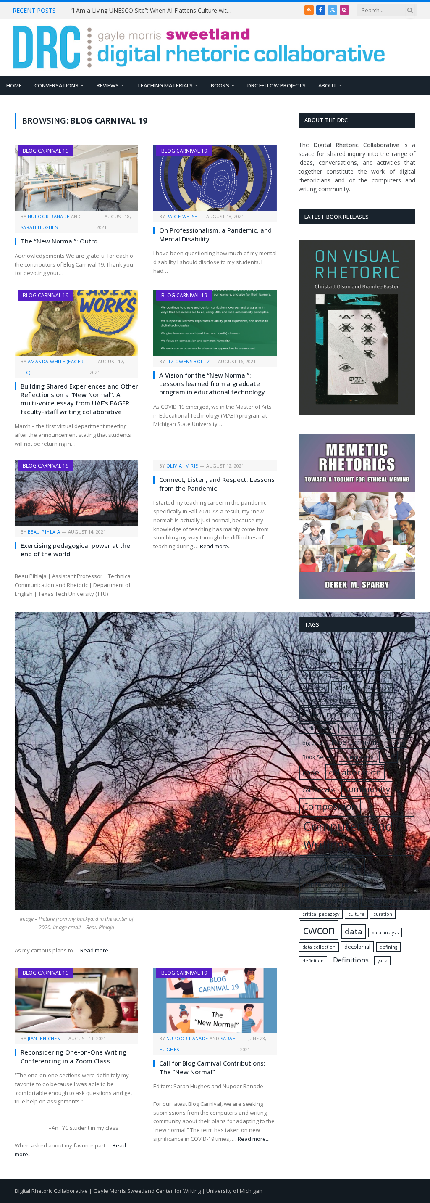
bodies (396, 743)
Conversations (56, 85)
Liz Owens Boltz (188, 361)
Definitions (351, 960)
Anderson (378, 688)
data (353, 931)
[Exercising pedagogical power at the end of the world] (76, 493)
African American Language (332, 675)
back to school (358, 729)
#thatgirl (345, 651)
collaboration (355, 772)
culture (356, 914)
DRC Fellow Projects (276, 85)
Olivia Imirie (182, 466)
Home (14, 85)
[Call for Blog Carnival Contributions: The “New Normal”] (215, 1000)
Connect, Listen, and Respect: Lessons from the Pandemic (217, 483)
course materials (385, 901)
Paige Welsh (182, 216)
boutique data (358, 757)
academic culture (322, 663)
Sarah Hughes (39, 227)
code (311, 772)
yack (382, 961)
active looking (392, 663)
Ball (387, 729)
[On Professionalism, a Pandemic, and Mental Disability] (215, 178)
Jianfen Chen (44, 1038)
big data (312, 742)
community (367, 789)
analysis (347, 687)
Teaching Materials (165, 85)
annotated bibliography (331, 700)
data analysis (385, 933)
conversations (329, 900)
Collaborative (318, 790)
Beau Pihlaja (44, 532)
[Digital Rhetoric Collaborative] (199, 47)
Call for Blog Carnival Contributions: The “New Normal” (212, 1067)
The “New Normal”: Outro (59, 241)
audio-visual (317, 728)
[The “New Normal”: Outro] (76, 178)
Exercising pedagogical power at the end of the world (75, 549)
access (359, 663)
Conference (332, 866)
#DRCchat (314, 651)
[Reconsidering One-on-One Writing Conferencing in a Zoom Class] (76, 1000)
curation (382, 914)
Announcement (331, 714)
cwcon (319, 930)
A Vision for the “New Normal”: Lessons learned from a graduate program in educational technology (212, 384)
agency (379, 675)
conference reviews (335, 884)
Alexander (313, 688)
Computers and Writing (348, 835)
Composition (330, 806)
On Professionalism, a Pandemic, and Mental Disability (215, 234)
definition (313, 961)
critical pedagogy (320, 914)
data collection (319, 947)
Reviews (108, 85)
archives (378, 715)
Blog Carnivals (355, 742)
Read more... (96, 950)
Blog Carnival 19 (45, 150)
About (327, 85)
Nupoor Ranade (49, 216)
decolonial (357, 946)
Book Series (317, 757)
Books (220, 85)
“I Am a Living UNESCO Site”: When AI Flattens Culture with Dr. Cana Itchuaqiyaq (155, 10)
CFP (388, 756)
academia (375, 651)
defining (388, 947)
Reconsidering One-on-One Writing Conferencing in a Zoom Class (73, 1056)
